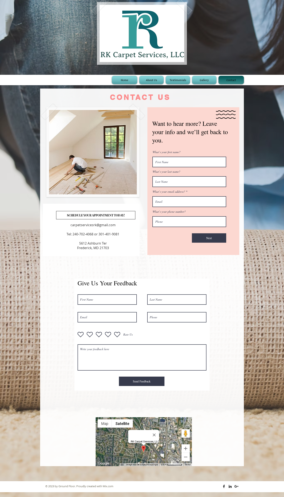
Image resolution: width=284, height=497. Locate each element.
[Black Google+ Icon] (236, 486)
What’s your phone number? (169, 211)
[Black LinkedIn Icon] (230, 486)
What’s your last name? (166, 171)
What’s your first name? (166, 152)
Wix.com (108, 486)
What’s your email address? (169, 191)
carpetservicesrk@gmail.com (93, 225)
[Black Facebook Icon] (224, 486)
